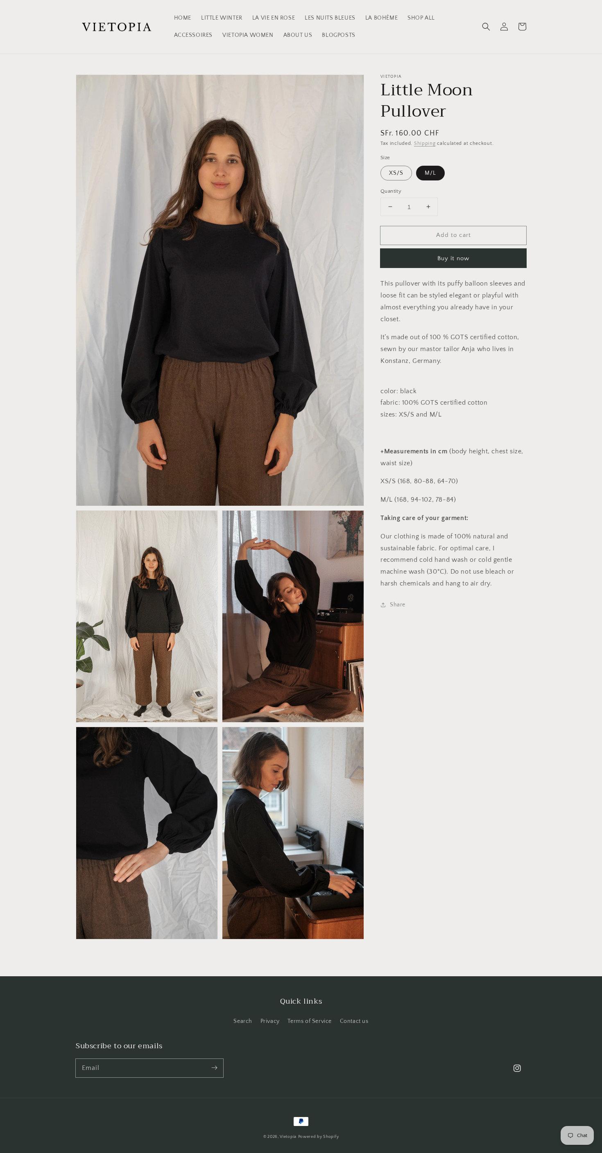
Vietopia (288, 1137)
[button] (486, 27)
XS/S (396, 172)
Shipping (425, 143)
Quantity (390, 191)
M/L (430, 172)
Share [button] (397, 604)
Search (242, 1021)
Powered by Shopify (318, 1137)
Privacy (270, 1021)
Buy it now (453, 258)
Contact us (354, 1021)
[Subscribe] (214, 1068)
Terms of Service (309, 1021)
